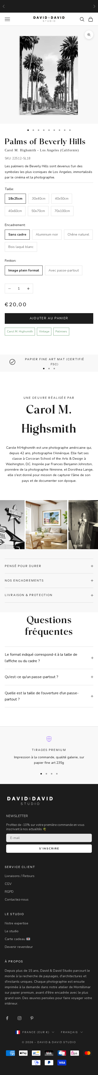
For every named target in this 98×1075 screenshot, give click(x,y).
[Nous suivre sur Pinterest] (31, 1018)
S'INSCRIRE (49, 848)
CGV (8, 884)
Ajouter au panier (49, 318)
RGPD (9, 891)
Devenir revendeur (19, 947)
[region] (49, 362)
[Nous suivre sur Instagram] (19, 1018)
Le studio (12, 931)
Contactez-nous (17, 899)
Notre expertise (16, 923)
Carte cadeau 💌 (17, 939)
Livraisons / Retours (19, 876)
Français (69, 1032)
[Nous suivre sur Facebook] (7, 1018)
